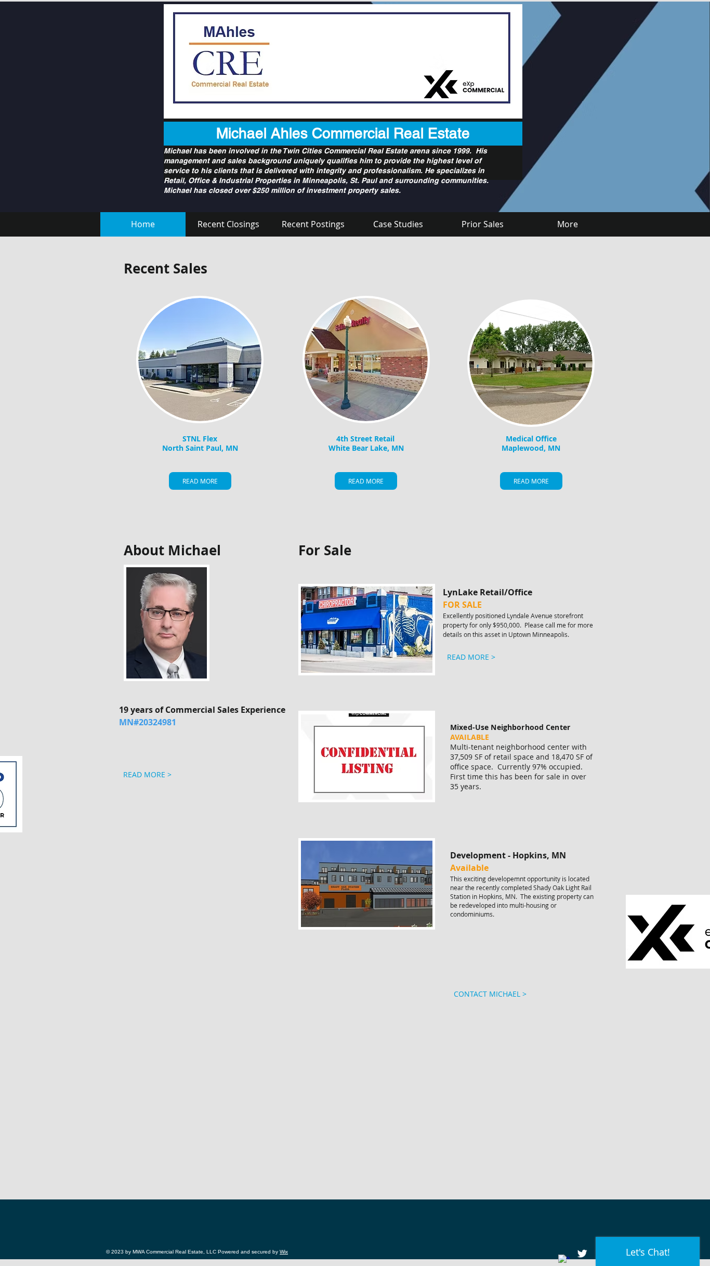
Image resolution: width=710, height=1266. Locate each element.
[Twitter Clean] (582, 1253)
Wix (284, 1252)
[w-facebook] (564, 1260)
